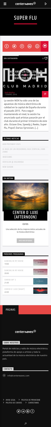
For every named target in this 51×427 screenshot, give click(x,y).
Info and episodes (25, 240)
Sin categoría (11, 58)
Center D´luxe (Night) (14, 289)
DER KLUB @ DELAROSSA (13, 162)
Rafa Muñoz (10, 92)
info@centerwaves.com (18, 375)
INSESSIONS (7, 157)
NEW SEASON (8, 167)
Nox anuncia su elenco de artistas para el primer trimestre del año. (26, 75)
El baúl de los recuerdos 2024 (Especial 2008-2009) (24, 150)
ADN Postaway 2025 (12, 144)
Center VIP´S (10, 280)
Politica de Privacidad (30, 400)
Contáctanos (33, 402)
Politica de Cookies (14, 402)
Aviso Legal (10, 400)
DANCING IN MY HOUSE (13, 261)
